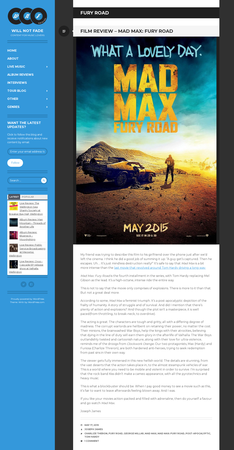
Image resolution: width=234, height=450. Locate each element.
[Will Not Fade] (27, 16)
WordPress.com (36, 302)
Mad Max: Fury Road (171, 433)
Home (12, 50)
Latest (14, 196)
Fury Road (116, 433)
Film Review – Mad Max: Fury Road (126, 31)
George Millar (134, 433)
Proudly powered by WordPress (27, 299)
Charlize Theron (95, 433)
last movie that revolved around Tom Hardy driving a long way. (160, 268)
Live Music (16, 66)
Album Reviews (20, 74)
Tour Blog (16, 91)
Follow (15, 162)
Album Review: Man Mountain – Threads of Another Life (33, 223)
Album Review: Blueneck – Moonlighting (28, 236)
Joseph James (93, 429)
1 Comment (91, 441)
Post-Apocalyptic (198, 433)
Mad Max (150, 433)
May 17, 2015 (91, 425)
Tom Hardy (91, 436)
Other (12, 99)
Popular (28, 196)
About (13, 58)
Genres (13, 107)
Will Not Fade (27, 31)
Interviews (17, 82)
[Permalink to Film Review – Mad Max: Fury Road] (146, 140)
